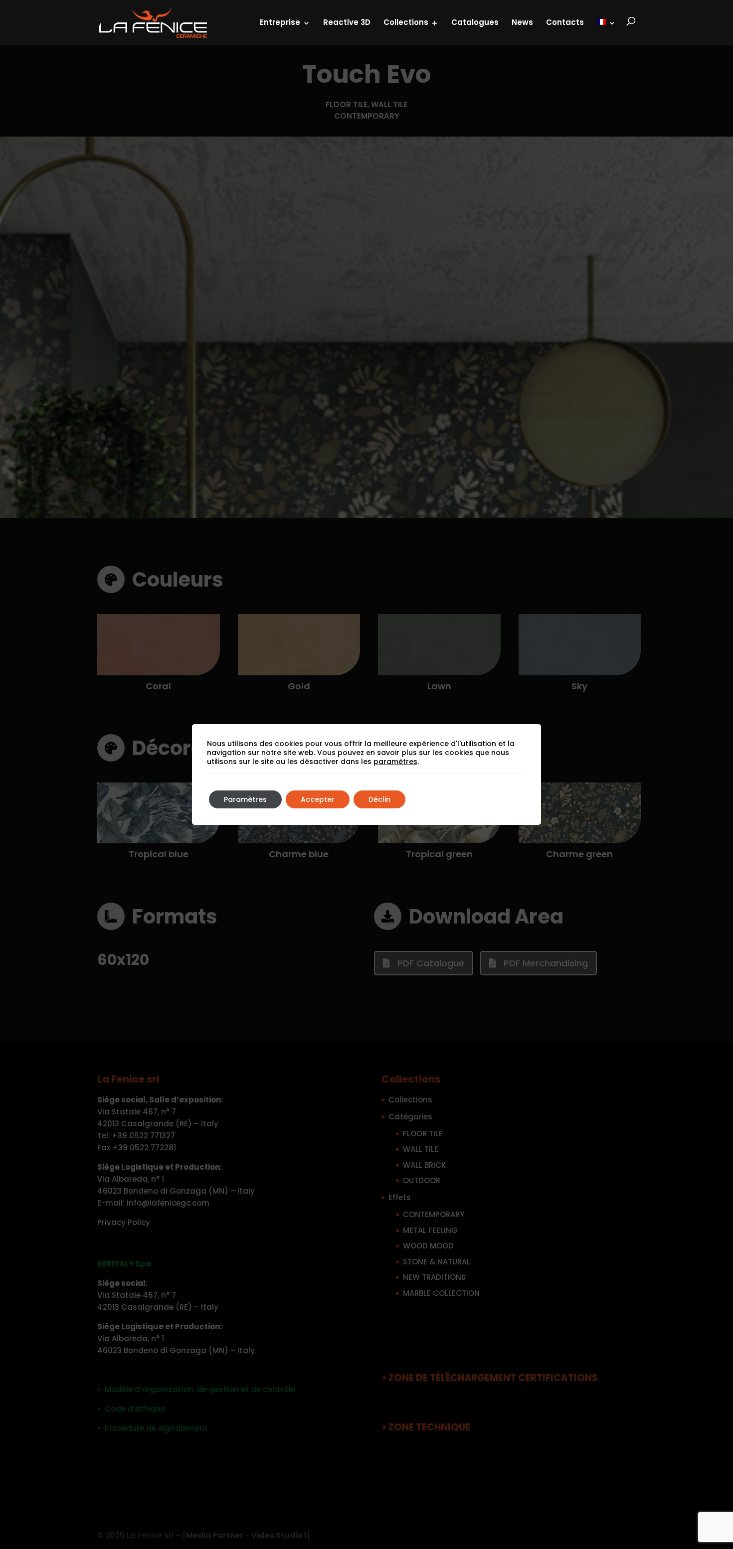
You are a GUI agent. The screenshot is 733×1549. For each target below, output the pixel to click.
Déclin (379, 799)
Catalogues (475, 22)
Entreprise (280, 22)
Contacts (565, 22)
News (522, 22)
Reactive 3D (346, 22)
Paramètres (245, 799)
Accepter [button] (318, 799)
